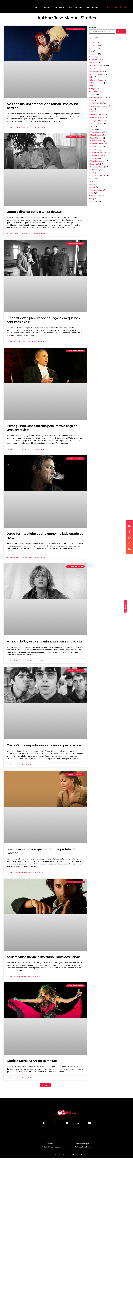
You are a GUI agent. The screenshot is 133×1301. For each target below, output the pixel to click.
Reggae (92, 187)
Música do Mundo (96, 144)
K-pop (91, 112)
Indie (91, 100)
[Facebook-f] (112, 7)
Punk (91, 178)
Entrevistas (93, 62)
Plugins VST (94, 170)
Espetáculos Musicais (97, 65)
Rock (91, 193)
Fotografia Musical (96, 83)
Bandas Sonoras (95, 45)
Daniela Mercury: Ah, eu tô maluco (32, 1061)
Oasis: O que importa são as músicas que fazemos (44, 745)
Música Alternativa (96, 132)
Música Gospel (95, 158)
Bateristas (93, 48)
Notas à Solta (94, 164)
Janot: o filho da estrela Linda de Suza (34, 212)
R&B (91, 181)
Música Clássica (95, 138)
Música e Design (95, 149)
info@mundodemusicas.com (50, 1147)
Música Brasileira (96, 135)
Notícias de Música (96, 167)
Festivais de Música (96, 71)
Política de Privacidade (82, 1147)
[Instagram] (116, 7)
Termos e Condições (82, 1144)
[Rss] (108, 7)
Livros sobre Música (97, 117)
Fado (91, 68)
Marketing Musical (96, 123)
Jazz (90, 109)
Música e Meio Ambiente (98, 152)
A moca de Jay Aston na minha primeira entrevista (44, 641)
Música (92, 129)
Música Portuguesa (97, 161)
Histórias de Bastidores (98, 97)
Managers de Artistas (97, 120)
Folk (91, 77)
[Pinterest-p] (120, 7)
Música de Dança (95, 141)
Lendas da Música (96, 115)
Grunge (92, 89)
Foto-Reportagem (96, 80)
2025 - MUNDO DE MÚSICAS (66, 1154)
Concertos (93, 54)
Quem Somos (50, 1144)
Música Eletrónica (96, 155)
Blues (91, 51)
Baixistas (92, 42)
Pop (90, 173)
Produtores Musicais (97, 175)
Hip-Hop (92, 94)
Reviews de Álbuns (96, 190)
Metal (91, 126)
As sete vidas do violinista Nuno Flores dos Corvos (43, 957)
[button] (45, 1085)
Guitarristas (94, 91)
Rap (90, 184)
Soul (91, 199)
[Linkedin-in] (125, 7)
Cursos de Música (96, 60)
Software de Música (97, 196)
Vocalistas (93, 201)
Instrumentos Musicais (98, 106)
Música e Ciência (95, 146)
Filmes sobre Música (97, 74)
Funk (91, 86)
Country (92, 57)
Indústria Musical (96, 103)
